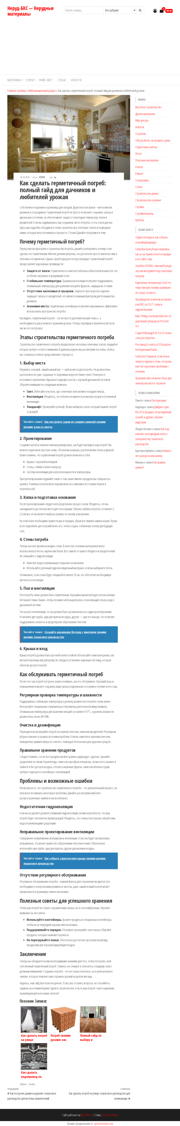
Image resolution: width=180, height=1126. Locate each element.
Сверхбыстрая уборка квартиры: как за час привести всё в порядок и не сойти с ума (153, 254)
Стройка (31, 1084)
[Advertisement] (90, 48)
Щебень (139, 220)
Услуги (30, 80)
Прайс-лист (45, 80)
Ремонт (139, 173)
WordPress (87, 1115)
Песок (138, 153)
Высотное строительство (148, 107)
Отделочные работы (146, 147)
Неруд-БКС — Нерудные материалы (30, 11)
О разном (140, 134)
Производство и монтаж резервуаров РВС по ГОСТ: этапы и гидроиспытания (153, 304)
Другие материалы (145, 114)
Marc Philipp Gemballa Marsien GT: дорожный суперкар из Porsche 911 (153, 321)
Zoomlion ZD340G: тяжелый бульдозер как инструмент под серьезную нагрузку (153, 271)
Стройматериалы (144, 213)
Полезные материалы (146, 160)
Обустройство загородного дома (152, 140)
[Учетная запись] (155, 10)
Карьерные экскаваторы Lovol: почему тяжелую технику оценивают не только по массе (153, 287)
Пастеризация (159, 400)
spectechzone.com (103, 1123)
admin (42, 177)
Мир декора (141, 120)
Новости (76, 80)
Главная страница (16, 90)
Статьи (62, 80)
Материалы (14, 80)
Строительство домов (146, 193)
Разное (139, 167)
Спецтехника (142, 180)
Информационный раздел (42, 90)
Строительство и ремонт (148, 200)
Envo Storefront (110, 1115)
